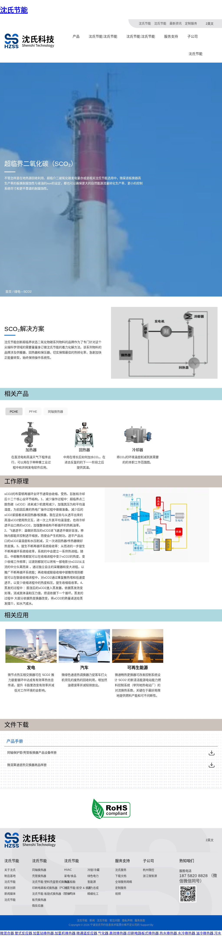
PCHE (14, 411)
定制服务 (191, 23)
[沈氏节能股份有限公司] (29, 41)
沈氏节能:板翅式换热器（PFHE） (53, 893)
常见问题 (114, 920)
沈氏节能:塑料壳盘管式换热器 (51, 881)
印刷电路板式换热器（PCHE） (51, 887)
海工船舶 (69, 881)
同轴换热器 (55, 411)
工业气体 (69, 893)
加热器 (31, 450)
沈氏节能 (14, 10)
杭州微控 (148, 869)
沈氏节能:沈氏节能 (103, 36)
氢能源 (91, 881)
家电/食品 (70, 876)
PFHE (33, 411)
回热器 (84, 450)
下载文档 (120, 876)
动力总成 (93, 887)
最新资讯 (176, 23)
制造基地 (10, 876)
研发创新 (10, 887)
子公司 (192, 36)
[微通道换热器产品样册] (211, 765)
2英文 (210, 23)
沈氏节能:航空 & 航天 (77, 887)
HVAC (68, 869)
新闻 (92, 920)
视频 (118, 893)
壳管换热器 (39, 876)
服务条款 (140, 920)
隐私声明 (127, 920)
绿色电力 (93, 876)
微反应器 (37, 905)
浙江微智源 (150, 876)
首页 (8, 291)
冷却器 (137, 450)
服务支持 (171, 36)
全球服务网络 (123, 881)
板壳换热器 (39, 899)
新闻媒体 (10, 893)
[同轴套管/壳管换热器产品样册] (211, 752)
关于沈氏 (10, 869)
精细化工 (93, 893)
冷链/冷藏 (93, 869)
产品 (76, 36)
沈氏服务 (120, 869)
